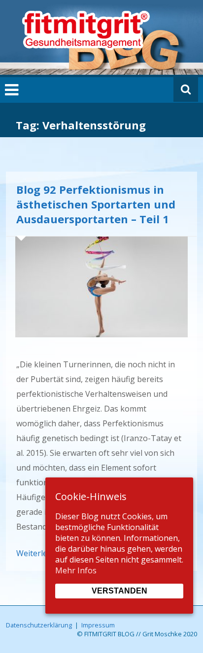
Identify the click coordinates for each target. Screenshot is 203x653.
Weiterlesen (38, 553)
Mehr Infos (76, 570)
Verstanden (119, 591)
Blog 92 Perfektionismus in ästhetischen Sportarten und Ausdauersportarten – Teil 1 (95, 204)
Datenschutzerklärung (39, 625)
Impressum (98, 625)
